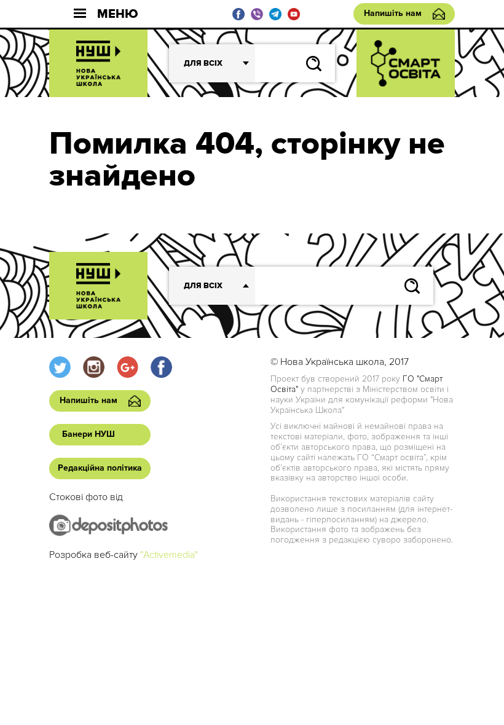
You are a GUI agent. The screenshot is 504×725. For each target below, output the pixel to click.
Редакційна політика (100, 468)
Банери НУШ (88, 434)
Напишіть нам (393, 13)
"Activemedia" (169, 555)
